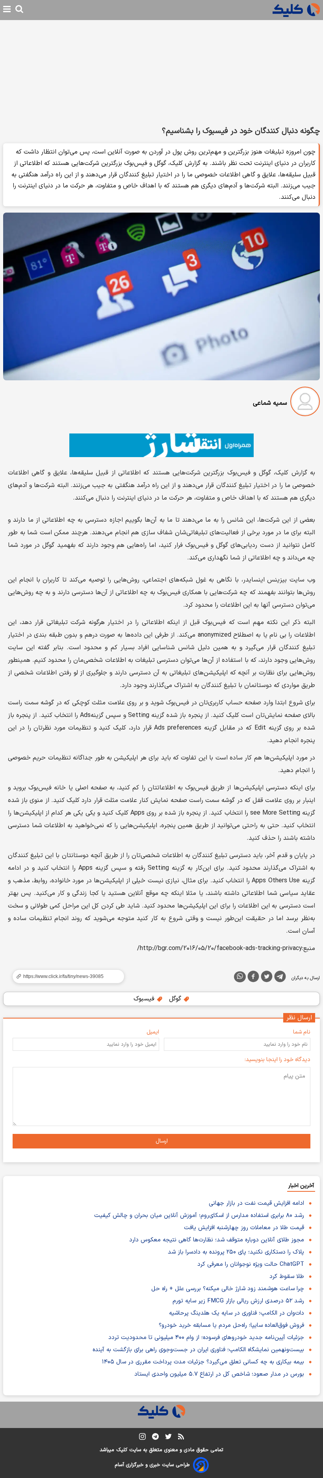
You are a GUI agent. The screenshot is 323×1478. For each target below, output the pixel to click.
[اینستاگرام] (142, 1438)
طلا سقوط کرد (286, 1276)
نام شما (301, 1032)
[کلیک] (296, 10)
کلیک (121, 1450)
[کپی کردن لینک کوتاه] (65, 976)
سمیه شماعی (270, 403)
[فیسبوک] (253, 978)
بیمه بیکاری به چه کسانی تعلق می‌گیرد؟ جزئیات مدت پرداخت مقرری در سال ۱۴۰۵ (203, 1362)
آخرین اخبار (301, 1186)
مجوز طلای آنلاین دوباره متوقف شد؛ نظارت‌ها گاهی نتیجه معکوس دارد (216, 1240)
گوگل (176, 999)
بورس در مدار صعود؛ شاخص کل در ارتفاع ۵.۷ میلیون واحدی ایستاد (219, 1374)
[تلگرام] (280, 978)
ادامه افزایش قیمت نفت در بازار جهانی (256, 1203)
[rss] (181, 1438)
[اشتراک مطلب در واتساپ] (240, 976)
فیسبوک (145, 999)
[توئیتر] (267, 978)
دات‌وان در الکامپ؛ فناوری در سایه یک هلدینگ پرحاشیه (236, 1313)
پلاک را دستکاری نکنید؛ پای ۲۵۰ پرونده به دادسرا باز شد (236, 1252)
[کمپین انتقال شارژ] (161, 445)
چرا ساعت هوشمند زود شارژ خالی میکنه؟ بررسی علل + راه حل (227, 1288)
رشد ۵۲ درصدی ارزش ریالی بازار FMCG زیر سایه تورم (238, 1301)
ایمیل (153, 1032)
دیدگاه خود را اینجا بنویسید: (277, 1060)
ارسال (162, 1141)
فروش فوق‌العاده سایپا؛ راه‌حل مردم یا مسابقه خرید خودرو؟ (231, 1325)
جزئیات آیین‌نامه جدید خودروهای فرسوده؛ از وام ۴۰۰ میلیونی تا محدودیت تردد (206, 1337)
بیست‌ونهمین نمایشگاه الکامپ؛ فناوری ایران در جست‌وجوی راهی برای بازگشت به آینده (198, 1349)
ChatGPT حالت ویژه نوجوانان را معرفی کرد (250, 1264)
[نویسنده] (305, 403)
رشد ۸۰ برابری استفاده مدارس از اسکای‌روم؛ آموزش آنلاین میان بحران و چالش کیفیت (199, 1215)
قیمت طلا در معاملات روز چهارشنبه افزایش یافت (244, 1227)
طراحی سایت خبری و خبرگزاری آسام (152, 1465)
